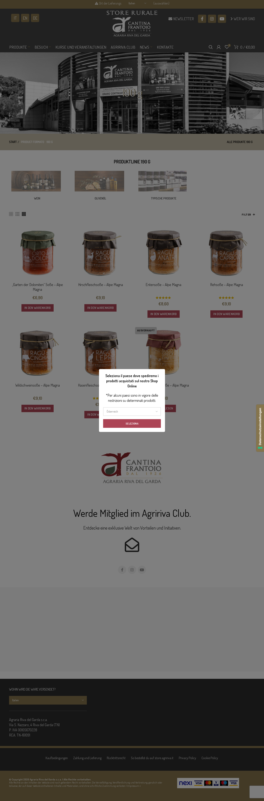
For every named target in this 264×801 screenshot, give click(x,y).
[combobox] (132, 411)
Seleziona (132, 423)
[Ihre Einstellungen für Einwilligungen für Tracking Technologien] (260, 428)
